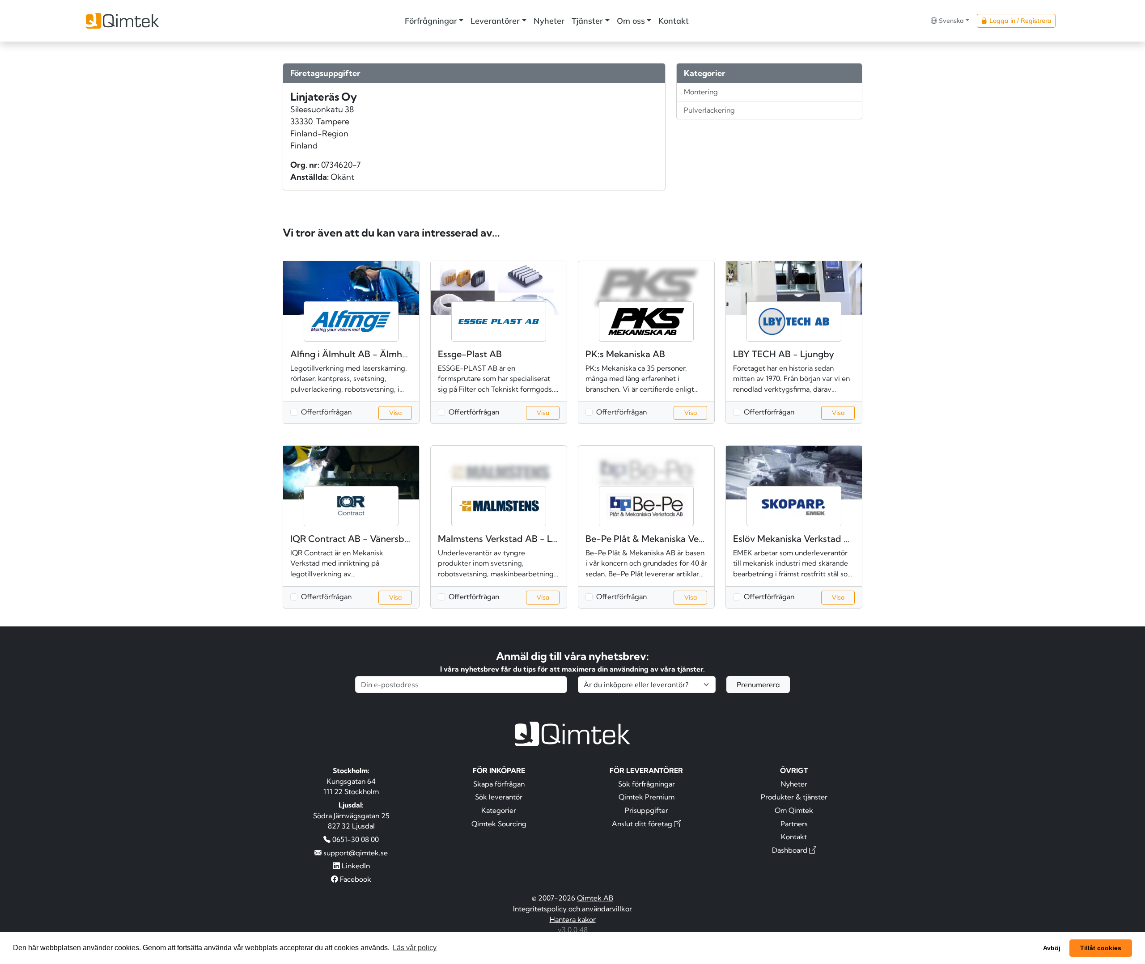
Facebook (354, 879)
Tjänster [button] (587, 21)
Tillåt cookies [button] (1100, 947)
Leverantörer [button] (495, 21)
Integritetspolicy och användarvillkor (572, 908)
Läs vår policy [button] (415, 947)
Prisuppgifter (646, 810)
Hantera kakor (573, 919)
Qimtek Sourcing (498, 823)
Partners (794, 823)
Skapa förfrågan (499, 783)
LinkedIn (355, 865)
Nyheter (549, 21)
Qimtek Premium (646, 796)
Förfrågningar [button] (431, 21)
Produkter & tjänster (794, 796)
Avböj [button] (1051, 947)
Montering (701, 91)
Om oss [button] (631, 21)
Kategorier (498, 810)
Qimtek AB (595, 897)
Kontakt (673, 21)
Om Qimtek (794, 810)
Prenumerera (758, 684)
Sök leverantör (498, 796)
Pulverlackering (709, 110)
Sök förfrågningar (646, 783)
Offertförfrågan (326, 411)
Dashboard (790, 850)
